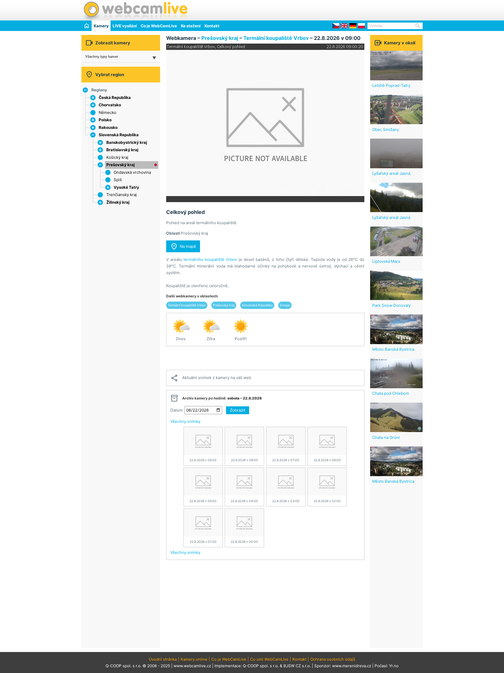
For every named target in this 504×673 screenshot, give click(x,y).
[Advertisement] (361, 9)
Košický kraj (117, 157)
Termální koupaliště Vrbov (276, 38)
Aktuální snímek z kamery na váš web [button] (210, 378)
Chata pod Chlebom (390, 393)
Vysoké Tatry (126, 187)
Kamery (101, 25)
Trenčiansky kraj (121, 194)
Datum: (176, 410)
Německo (107, 112)
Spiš (118, 179)
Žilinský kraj (117, 202)
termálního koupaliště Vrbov (210, 259)
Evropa (285, 305)
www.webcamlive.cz (192, 665)
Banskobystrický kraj (126, 142)
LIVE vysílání (125, 25)
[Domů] (86, 25)
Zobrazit (237, 410)
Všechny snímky (185, 421)
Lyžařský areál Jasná (391, 173)
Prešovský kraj (120, 164)
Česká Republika (115, 97)
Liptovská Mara (386, 261)
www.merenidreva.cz (351, 665)
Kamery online (194, 659)
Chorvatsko (110, 104)
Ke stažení (191, 25)
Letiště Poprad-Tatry (391, 85)
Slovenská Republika (119, 134)
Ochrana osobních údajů (332, 659)
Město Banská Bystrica (393, 349)
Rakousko (108, 127)
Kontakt (211, 25)
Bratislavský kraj (122, 149)
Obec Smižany (385, 129)
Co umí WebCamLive (269, 659)
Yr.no (393, 665)
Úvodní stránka (163, 659)
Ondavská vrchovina (132, 172)
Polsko (105, 119)
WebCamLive (135, 10)
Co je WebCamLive (159, 25)
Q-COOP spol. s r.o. (261, 665)
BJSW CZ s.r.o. (297, 665)
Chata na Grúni (386, 437)
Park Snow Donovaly (391, 305)
